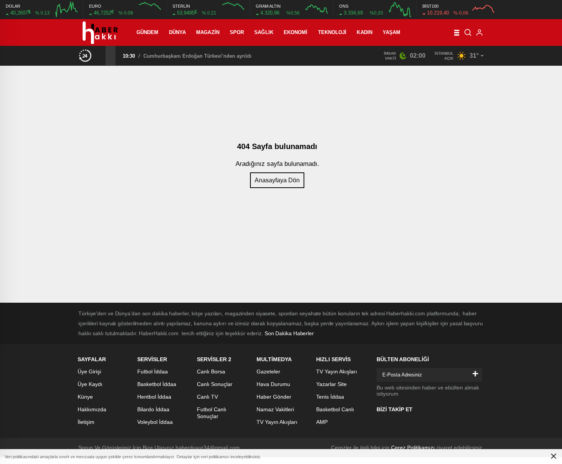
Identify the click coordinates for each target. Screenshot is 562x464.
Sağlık (263, 32)
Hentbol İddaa (154, 397)
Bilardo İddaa (153, 409)
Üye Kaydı (90, 384)
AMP (322, 422)
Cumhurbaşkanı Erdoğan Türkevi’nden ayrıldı (197, 56)
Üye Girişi (89, 371)
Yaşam (392, 32)
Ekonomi (296, 32)
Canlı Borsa (211, 371)
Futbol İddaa (152, 371)
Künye (85, 397)
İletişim (86, 422)
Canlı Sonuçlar (214, 384)
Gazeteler (268, 371)
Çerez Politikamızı (413, 448)
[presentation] (101, 55)
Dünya (177, 32)
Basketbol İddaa (156, 384)
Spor (237, 32)
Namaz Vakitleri (275, 409)
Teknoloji (332, 32)
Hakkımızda (92, 409)
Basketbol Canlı (335, 409)
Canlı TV (207, 397)
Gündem (147, 32)
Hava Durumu (273, 384)
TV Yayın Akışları (277, 422)
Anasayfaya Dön (277, 180)
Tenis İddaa (330, 397)
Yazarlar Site (331, 384)
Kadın (364, 32)
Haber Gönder (274, 397)
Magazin (207, 32)
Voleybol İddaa (155, 422)
